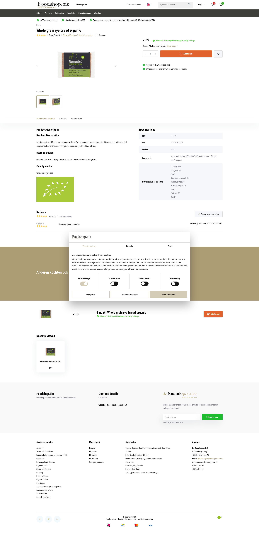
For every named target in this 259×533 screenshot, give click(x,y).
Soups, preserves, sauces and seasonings (141, 472)
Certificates (40, 483)
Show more (171, 46)
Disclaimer (40, 458)
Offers (39, 13)
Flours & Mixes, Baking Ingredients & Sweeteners (143, 458)
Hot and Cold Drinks (132, 469)
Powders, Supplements (134, 465)
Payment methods (43, 465)
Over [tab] (170, 246)
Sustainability (41, 494)
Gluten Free (129, 462)
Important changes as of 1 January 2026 (51, 455)
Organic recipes (84, 13)
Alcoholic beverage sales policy (48, 487)
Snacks (128, 451)
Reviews (63, 118)
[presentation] (37, 66)
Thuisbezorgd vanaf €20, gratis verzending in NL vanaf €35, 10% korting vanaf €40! (123, 20)
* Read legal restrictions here (173, 422)
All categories (81, 5)
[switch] (114, 284)
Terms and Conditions (44, 451)
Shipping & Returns (43, 469)
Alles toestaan (168, 294)
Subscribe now (212, 417)
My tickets (93, 455)
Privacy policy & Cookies (45, 462)
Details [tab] (129, 246)
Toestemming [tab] (89, 246)
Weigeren (90, 294)
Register (92, 448)
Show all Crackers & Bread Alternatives (78, 35)
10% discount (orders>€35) (74, 20)
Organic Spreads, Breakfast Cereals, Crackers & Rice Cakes (147, 448)
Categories (59, 13)
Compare (102, 35)
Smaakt (57, 35)
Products (48, 13)
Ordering (39, 472)
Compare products (96, 462)
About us (97, 13)
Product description (45, 118)
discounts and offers (44, 490)
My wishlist (93, 458)
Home (38, 25)
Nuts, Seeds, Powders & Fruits (136, 455)
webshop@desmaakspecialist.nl (112, 405)
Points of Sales (42, 476)
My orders (93, 451)
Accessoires (76, 118)
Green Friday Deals (43, 497)
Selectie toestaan (130, 294)
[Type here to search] (189, 5)
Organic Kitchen (42, 479)
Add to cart (187, 54)
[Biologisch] (220, 517)
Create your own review (210, 214)
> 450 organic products (48, 20)
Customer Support (134, 5)
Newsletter (71, 13)
